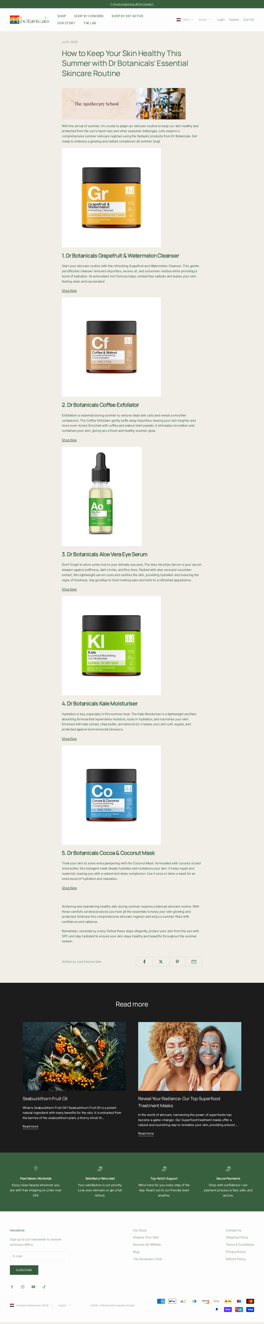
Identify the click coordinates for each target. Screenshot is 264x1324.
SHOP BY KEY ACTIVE (127, 16)
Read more (30, 1126)
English (203, 19)
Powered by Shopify (124, 1305)
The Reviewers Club (147, 1259)
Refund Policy (236, 1259)
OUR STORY (66, 23)
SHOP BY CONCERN (88, 16)
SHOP (61, 16)
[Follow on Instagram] (23, 1287)
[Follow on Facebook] (12, 1287)
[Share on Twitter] (161, 961)
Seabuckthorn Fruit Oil (45, 1098)
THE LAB (89, 23)
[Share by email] (194, 961)
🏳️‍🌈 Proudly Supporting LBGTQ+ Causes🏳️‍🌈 (132, 4)
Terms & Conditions (240, 1244)
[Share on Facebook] (144, 961)
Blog (136, 1252)
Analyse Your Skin (146, 1237)
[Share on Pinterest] (177, 961)
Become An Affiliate (147, 1244)
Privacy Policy (236, 1252)
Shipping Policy (237, 1237)
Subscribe (24, 1270)
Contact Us (234, 1230)
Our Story (140, 1230)
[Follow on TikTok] (44, 1287)
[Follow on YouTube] (33, 1287)
